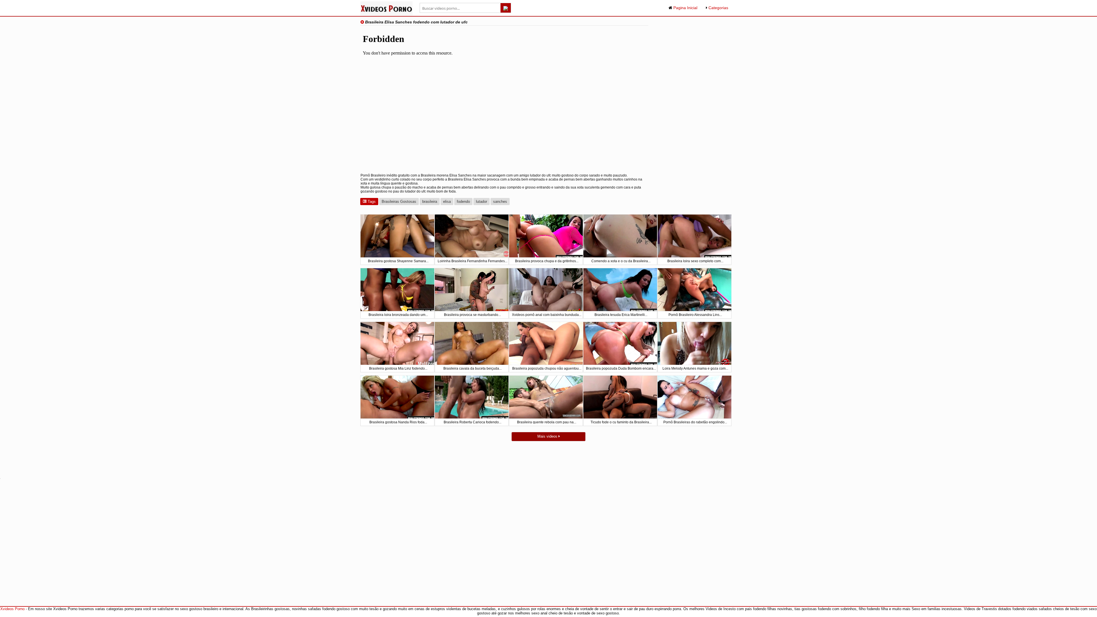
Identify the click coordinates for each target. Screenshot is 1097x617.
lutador (481, 201)
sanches (500, 201)
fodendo (463, 201)
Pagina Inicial (684, 7)
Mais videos (547, 436)
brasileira (429, 201)
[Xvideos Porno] (386, 14)
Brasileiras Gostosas (399, 201)
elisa (447, 201)
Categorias (717, 7)
